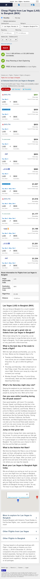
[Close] (27, 494)
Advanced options (6, 43)
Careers (20, 567)
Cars (16, 1)
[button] (37, 497)
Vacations (26, 1)
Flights (21, 1)
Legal (26, 567)
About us (13, 567)
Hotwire (5, 1)
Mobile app (4, 567)
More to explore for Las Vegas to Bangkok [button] (17, 516)
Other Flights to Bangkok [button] (14, 538)
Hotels (12, 1)
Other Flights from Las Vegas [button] (16, 531)
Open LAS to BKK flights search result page (20, 99)
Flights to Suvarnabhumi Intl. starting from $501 (18, 497)
